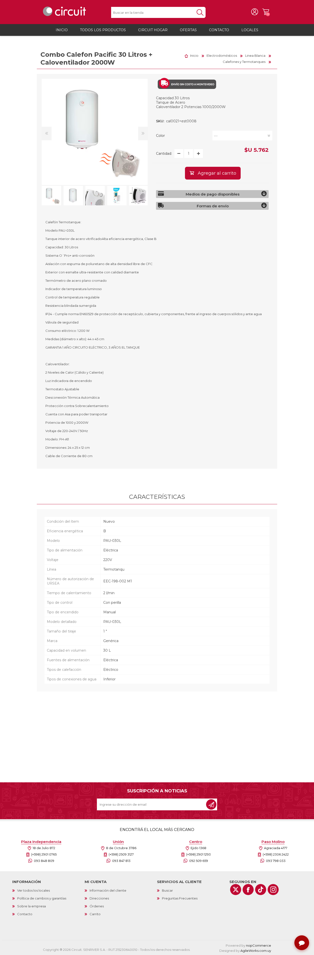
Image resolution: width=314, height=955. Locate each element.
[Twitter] (235, 889)
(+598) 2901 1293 (198, 854)
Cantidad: (164, 153)
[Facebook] (248, 889)
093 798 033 (276, 861)
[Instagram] (273, 889)
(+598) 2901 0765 (44, 854)
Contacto (24, 914)
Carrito (265, 12)
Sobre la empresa (31, 906)
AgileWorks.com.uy (255, 951)
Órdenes (97, 906)
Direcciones (99, 898)
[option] (51, 195)
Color (160, 135)
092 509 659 (198, 861)
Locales (249, 30)
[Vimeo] (260, 889)
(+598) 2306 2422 (276, 854)
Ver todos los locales (33, 890)
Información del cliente (108, 890)
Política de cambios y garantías (41, 898)
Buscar (167, 890)
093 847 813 (121, 861)
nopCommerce (258, 945)
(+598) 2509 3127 (121, 854)
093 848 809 (44, 861)
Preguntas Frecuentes (179, 898)
